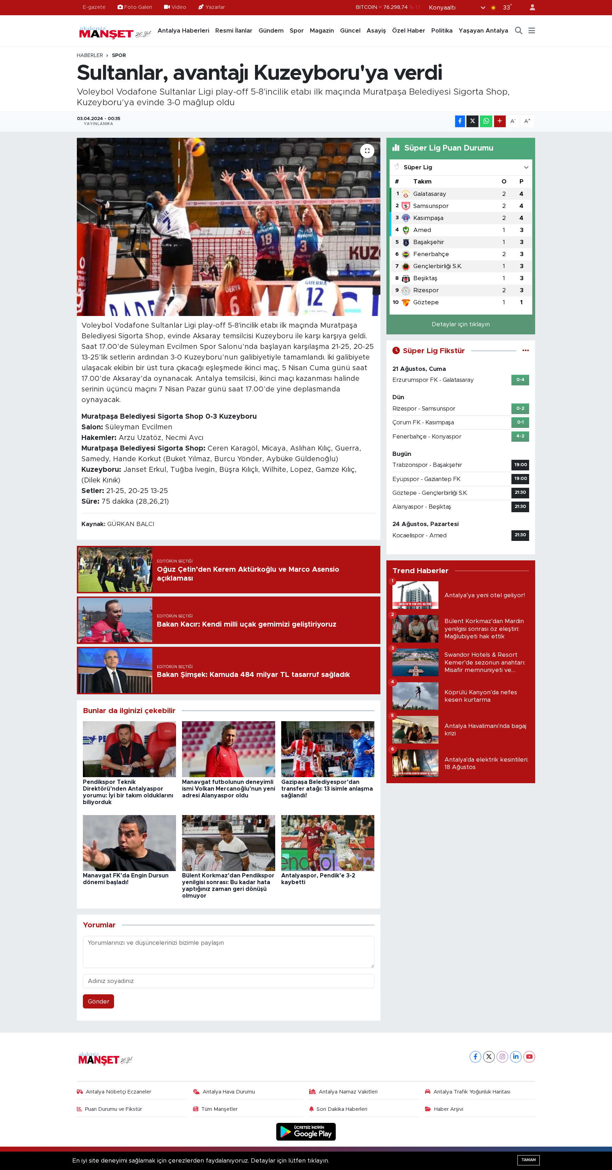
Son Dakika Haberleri (342, 1109)
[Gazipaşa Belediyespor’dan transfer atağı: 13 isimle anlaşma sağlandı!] (327, 749)
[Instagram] (502, 1057)
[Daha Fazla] (500, 121)
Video (178, 7)
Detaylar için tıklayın (461, 324)
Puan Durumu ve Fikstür (113, 1109)
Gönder (98, 1002)
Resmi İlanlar (234, 31)
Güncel (350, 31)
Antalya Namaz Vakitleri (348, 1092)
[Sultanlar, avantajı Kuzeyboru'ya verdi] (228, 227)
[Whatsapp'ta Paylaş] (486, 121)
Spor (297, 31)
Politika (442, 31)
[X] (489, 1057)
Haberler (90, 55)
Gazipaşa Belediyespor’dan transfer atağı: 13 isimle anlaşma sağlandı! (327, 788)
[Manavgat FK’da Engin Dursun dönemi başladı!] (129, 843)
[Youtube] (529, 1057)
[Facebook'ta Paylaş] (460, 121)
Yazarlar (215, 7)
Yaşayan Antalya (483, 31)
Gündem (271, 31)
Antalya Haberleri (183, 31)
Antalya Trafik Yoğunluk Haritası (472, 1092)
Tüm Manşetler (219, 1109)
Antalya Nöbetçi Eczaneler (118, 1092)
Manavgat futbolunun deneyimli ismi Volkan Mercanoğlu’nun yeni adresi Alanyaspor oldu (228, 788)
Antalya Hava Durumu (229, 1092)
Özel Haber (408, 31)
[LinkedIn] (516, 1057)
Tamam (528, 1160)
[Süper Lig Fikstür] (525, 351)
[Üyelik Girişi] (529, 7)
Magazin (322, 31)
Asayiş (376, 31)
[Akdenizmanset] (115, 30)
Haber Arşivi (448, 1109)
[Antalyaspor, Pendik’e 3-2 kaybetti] (327, 843)
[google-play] (306, 1131)
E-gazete (94, 7)
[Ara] (519, 30)
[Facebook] (475, 1057)
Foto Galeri (138, 7)
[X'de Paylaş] (472, 121)
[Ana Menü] (531, 30)
